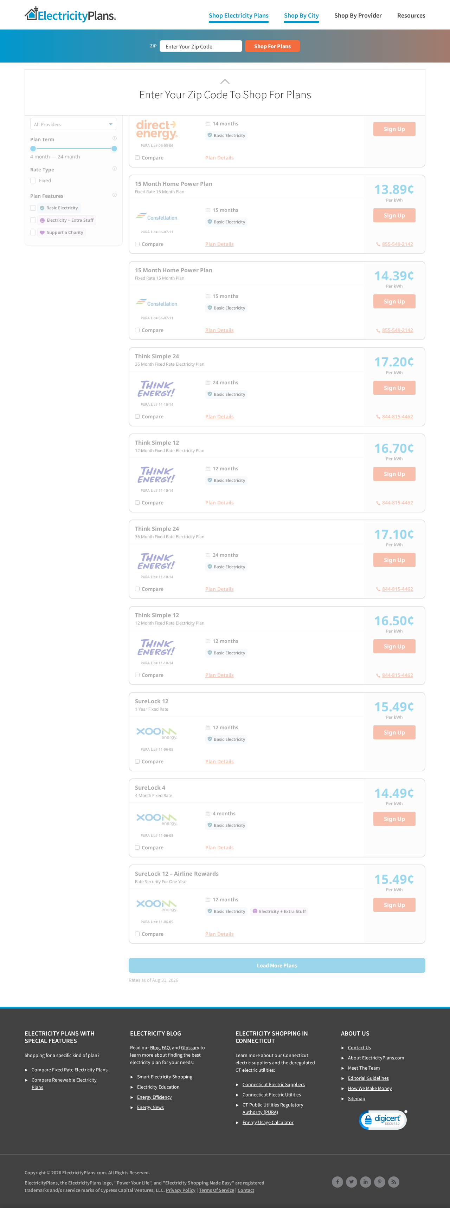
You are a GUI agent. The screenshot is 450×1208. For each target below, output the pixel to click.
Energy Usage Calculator (268, 1122)
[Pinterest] (379, 1183)
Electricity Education (158, 1087)
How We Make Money (370, 1088)
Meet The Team (364, 1068)
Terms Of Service (216, 1190)
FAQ (166, 1047)
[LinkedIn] (365, 1183)
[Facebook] (337, 1183)
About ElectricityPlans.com (376, 1057)
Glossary (190, 1047)
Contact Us (359, 1047)
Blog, (155, 1047)
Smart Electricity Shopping (164, 1076)
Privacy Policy (180, 1190)
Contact (246, 1190)
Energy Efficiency (154, 1097)
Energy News (150, 1107)
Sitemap (356, 1098)
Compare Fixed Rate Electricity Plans (70, 1069)
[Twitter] (351, 1183)
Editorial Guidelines (368, 1078)
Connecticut (70, 14)
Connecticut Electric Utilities (272, 1094)
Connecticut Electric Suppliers (274, 1084)
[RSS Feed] (393, 1183)
